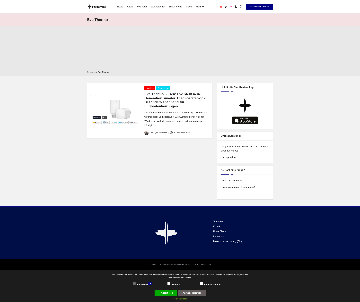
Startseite (91, 72)
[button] (259, 7)
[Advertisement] (180, 49)
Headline (150, 88)
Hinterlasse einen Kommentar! (238, 187)
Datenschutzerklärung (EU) (227, 241)
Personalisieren (180, 299)
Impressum (219, 236)
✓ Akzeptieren (166, 293)
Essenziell (142, 284)
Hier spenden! (228, 157)
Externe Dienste (213, 284)
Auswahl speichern (192, 293)
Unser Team (219, 231)
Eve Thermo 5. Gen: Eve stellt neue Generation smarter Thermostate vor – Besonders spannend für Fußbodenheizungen (174, 100)
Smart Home (163, 88)
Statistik (176, 284)
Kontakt (217, 226)
